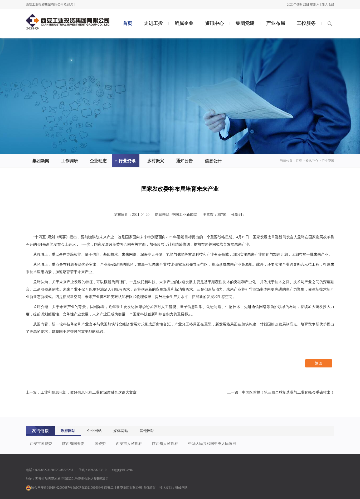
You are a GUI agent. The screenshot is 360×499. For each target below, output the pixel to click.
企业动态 (98, 160)
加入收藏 (328, 4)
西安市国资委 (41, 444)
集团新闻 (40, 160)
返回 (318, 363)
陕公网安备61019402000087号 (51, 487)
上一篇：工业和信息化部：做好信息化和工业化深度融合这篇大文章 (81, 392)
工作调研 (69, 160)
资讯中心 (214, 23)
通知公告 (184, 160)
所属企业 (183, 23)
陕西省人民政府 (165, 444)
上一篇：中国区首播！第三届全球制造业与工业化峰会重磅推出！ (280, 392)
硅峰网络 (181, 487)
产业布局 (275, 23)
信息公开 (213, 160)
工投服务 (306, 23)
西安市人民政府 (129, 444)
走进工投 (153, 23)
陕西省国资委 (73, 444)
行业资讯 (127, 160)
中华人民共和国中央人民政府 (212, 444)
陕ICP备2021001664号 (88, 487)
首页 (127, 23)
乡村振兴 (155, 160)
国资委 (100, 444)
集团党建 (245, 23)
